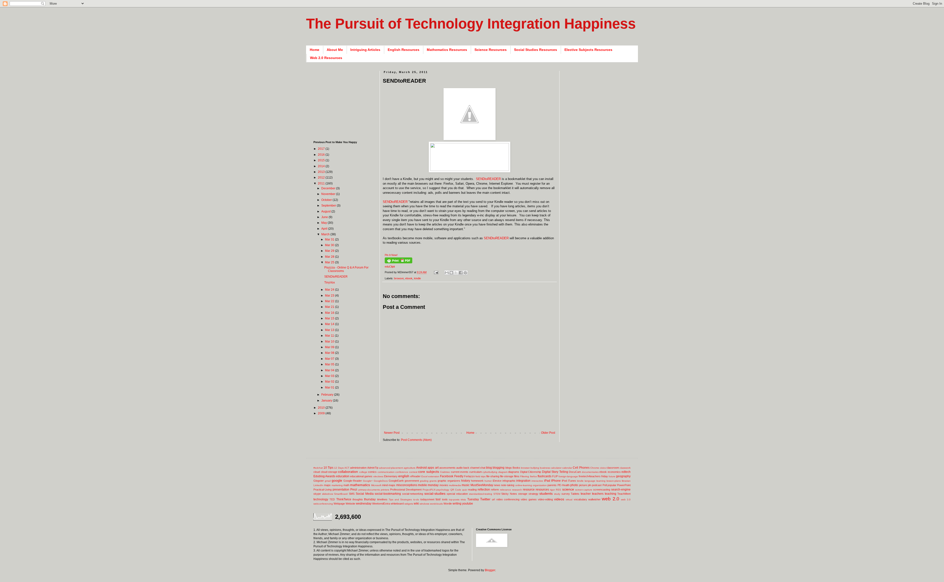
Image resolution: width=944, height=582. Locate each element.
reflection (484, 489)
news (497, 485)
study (557, 493)
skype (317, 493)
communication (386, 472)
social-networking (412, 493)
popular (611, 485)
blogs (508, 467)
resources (542, 489)
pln (589, 485)
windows (424, 503)
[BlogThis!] (451, 272)
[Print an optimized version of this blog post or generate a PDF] (398, 262)
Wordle (447, 503)
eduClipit (390, 266)
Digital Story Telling (555, 472)
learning (600, 480)
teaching (610, 493)
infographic (509, 480)
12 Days (338, 467)
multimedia (455, 485)
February (327, 394)
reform (495, 489)
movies (444, 485)
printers (385, 489)
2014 (321, 166)
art (437, 467)
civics (603, 467)
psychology (442, 489)
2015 (321, 160)
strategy (533, 493)
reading (472, 489)
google (337, 480)
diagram (502, 472)
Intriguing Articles (365, 50)
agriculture (409, 467)
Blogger (490, 570)
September (329, 205)
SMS (351, 493)
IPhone (556, 480)
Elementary (391, 476)
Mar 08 (330, 353)
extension (433, 476)
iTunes (572, 480)
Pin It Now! (391, 255)
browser (399, 278)
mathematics (360, 485)
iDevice (497, 480)
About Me (335, 50)
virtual (569, 499)
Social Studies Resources (535, 50)
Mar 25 (330, 262)
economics (614, 471)
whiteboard (397, 503)
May (324, 222)
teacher (586, 493)
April (324, 228)
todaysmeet (427, 499)
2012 (321, 177)
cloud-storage (329, 471)
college (363, 472)
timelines (382, 499)
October (327, 200)
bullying (535, 467)
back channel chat (474, 467)
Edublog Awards (324, 476)
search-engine (621, 489)
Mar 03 (330, 376)
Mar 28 (330, 256)
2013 (321, 172)
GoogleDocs (381, 480)
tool (438, 499)
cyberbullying (490, 472)
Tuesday (473, 499)
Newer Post (391, 432)
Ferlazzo (469, 476)
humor (488, 480)
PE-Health (564, 485)
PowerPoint (624, 485)
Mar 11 (330, 335)
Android (421, 467)
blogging (498, 467)
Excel (424, 476)
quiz (464, 489)
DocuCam (575, 471)
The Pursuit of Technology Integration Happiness (471, 23)
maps (327, 485)
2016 (321, 154)
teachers (598, 493)
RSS (558, 489)
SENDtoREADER (488, 179)
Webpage (339, 503)
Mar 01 (330, 387)
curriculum (475, 471)
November (328, 194)
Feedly (458, 476)
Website (350, 503)
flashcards (544, 476)
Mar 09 (330, 347)
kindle (417, 278)
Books (516, 467)
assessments (447, 467)
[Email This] (446, 272)
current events (460, 471)
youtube (467, 503)
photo (574, 485)
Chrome (594, 467)
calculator (556, 467)
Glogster (318, 480)
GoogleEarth (396, 480)
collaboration (348, 472)
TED (332, 499)
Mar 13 (330, 330)
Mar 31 (330, 239)
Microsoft (376, 485)
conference (401, 472)
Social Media (365, 493)
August (326, 211)
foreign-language (568, 476)
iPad (547, 480)
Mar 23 (330, 295)
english (403, 476)
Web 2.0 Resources (326, 58)
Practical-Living (322, 489)
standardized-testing (480, 493)
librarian (626, 480)
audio (459, 467)
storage (522, 493)
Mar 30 (330, 245)
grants (433, 480)
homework (477, 480)
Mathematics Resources (447, 50)
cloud (316, 471)
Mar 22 (330, 301)
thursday (370, 499)
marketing (337, 485)
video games (528, 499)
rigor (552, 489)
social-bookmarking (388, 493)
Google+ (368, 480)
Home (314, 50)
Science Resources (490, 50)
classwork (625, 467)
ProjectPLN (429, 489)
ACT (346, 467)
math (346, 485)
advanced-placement (391, 467)
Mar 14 (330, 324)
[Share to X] (456, 272)
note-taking (507, 485)
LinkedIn (318, 485)
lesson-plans (613, 480)
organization (540, 485)
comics (372, 471)
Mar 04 (330, 370)
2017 (321, 148)
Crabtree (445, 472)
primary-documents (369, 489)
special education (457, 493)
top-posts (454, 499)
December (328, 188)
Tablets (575, 493)
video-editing (545, 499)
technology (320, 499)
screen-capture (583, 489)
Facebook (446, 476)
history (465, 480)
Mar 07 (330, 358)
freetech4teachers (590, 476)
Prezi (353, 489)
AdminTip (372, 467)
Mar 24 (330, 289)
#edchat (318, 467)
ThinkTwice (343, 499)
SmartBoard (341, 493)
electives (378, 476)
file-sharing (492, 476)
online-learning (523, 485)
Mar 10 (330, 341)
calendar (567, 467)
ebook (409, 278)
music (466, 485)
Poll (605, 485)
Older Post (548, 432)
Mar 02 (330, 381)
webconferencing (323, 503)
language (590, 480)
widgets (408, 503)
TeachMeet (624, 493)
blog (489, 467)
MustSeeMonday (482, 485)
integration (523, 480)
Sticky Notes (509, 493)
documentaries (590, 472)
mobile (422, 485)
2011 (321, 183)
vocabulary (580, 499)
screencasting (601, 489)
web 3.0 (626, 499)
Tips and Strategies (400, 499)
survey (565, 493)
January (327, 400)
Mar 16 (330, 312)
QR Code (455, 489)
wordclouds (436, 503)
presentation (341, 489)
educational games (361, 476)
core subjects (428, 472)
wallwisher (594, 499)
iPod (564, 480)
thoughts (358, 499)
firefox (533, 476)
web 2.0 (610, 498)
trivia (463, 499)
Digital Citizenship (530, 471)
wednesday (363, 503)
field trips (480, 476)
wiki (416, 503)
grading (424, 480)
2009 (321, 413)
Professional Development (406, 489)
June (325, 217)
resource (529, 489)
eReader (415, 476)
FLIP (555, 476)
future (612, 476)
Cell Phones (581, 467)
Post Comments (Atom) (416, 440)
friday (604, 476)
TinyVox (329, 282)
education (342, 476)
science (568, 489)
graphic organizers (449, 480)
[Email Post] (436, 272)
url (493, 499)
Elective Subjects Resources (588, 50)
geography (623, 476)
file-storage (506, 476)
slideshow (327, 493)
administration (358, 467)
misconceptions (406, 485)
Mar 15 (330, 318)
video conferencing (507, 499)
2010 (321, 407)
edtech (626, 472)
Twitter (485, 499)
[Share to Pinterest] (465, 272)
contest (413, 472)
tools (445, 499)
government (412, 480)
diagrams (513, 471)
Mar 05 (330, 364)
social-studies (434, 493)
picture (583, 485)
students (546, 493)
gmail (328, 480)
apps (431, 467)
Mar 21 (330, 307)
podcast (597, 485)
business (545, 467)
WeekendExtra (381, 503)
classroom (612, 467)
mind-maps (388, 485)
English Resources (403, 50)
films (516, 476)
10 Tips (328, 467)
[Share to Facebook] (460, 272)
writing (457, 503)
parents (552, 485)
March (325, 234)
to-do (416, 499)
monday (433, 485)
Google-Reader (352, 480)
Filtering (524, 476)
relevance (505, 489)
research (517, 489)
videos (559, 499)
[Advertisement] (472, 423)
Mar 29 (330, 251)
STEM (496, 493)
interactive (537, 480)
